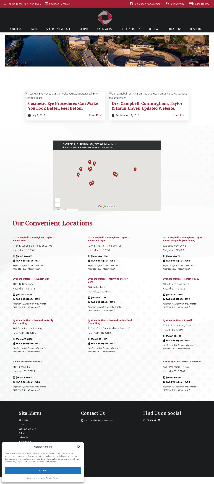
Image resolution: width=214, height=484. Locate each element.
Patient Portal (178, 4)
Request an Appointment (148, 4)
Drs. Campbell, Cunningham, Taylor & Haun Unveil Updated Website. (147, 106)
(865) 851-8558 (24, 294)
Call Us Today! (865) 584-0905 (25, 4)
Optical (154, 29)
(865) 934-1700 (99, 256)
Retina (84, 29)
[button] (79, 446)
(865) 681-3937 (99, 297)
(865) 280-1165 (99, 339)
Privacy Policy (52, 478)
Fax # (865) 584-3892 (103, 260)
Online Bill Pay (201, 4)
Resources (197, 29)
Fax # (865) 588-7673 (28, 260)
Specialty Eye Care (58, 29)
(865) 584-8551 (174, 377)
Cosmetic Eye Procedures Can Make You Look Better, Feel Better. (63, 106)
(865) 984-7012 (174, 256)
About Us (16, 29)
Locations (174, 29)
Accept (42, 470)
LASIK (34, 29)
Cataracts (104, 29)
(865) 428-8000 (24, 339)
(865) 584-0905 (24, 256)
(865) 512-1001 (174, 336)
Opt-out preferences (35, 478)
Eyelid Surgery (130, 29)
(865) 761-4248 (174, 294)
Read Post (95, 115)
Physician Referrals (59, 4)
